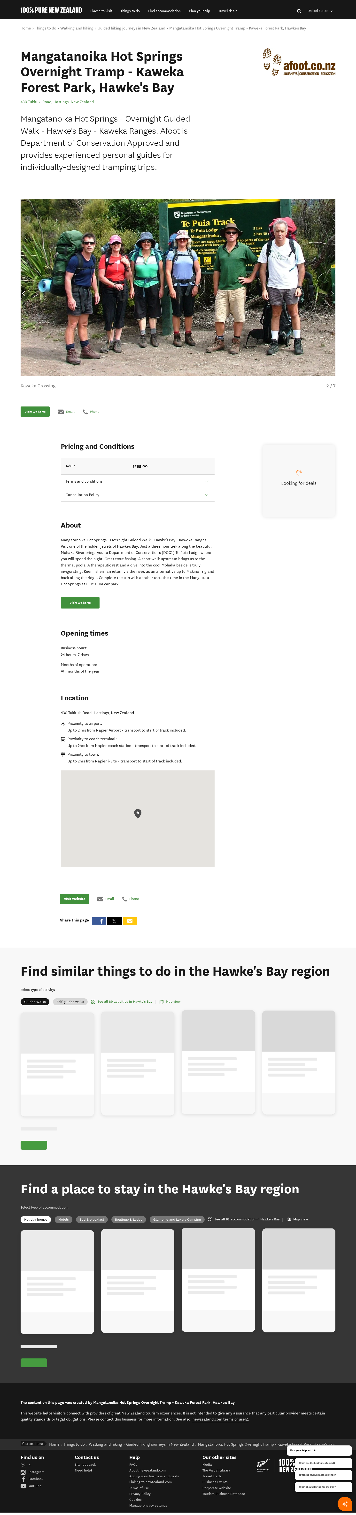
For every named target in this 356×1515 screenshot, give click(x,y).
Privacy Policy (140, 1494)
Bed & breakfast (92, 1220)
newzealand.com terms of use (220, 1419)
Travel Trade (212, 1476)
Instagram (36, 1472)
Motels (63, 1220)
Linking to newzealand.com (150, 1482)
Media (207, 1465)
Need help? (83, 1470)
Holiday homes (35, 1220)
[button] (101, 11)
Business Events (215, 1482)
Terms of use (139, 1488)
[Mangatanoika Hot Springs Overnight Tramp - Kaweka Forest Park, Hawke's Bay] (299, 62)
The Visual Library (216, 1470)
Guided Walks (35, 1002)
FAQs (133, 1465)
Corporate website (216, 1488)
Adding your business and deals (154, 1476)
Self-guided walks (70, 1002)
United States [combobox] (318, 11)
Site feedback (85, 1465)
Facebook (35, 1479)
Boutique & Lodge (128, 1220)
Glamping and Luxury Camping (177, 1220)
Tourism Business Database (223, 1494)
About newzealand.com (147, 1470)
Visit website (35, 411)
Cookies (135, 1500)
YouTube (34, 1486)
